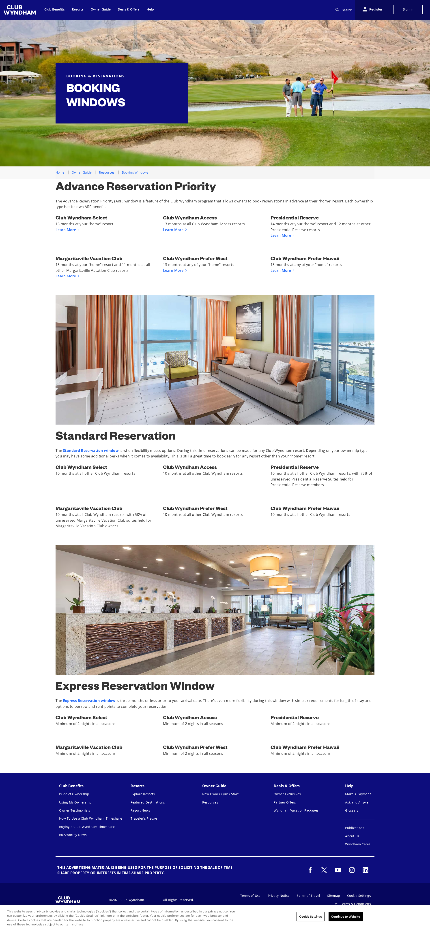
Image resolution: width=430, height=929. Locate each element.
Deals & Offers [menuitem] (129, 9)
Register (376, 9)
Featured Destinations (148, 802)
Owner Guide (82, 172)
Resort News (140, 810)
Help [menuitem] (150, 9)
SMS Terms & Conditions (352, 904)
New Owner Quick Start (220, 794)
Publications (354, 828)
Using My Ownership (75, 802)
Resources (106, 172)
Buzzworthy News (73, 835)
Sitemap (333, 895)
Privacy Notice (279, 895)
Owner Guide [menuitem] (101, 9)
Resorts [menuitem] (78, 9)
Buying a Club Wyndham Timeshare (87, 827)
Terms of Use (250, 895)
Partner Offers (285, 802)
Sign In (408, 9)
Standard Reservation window (91, 450)
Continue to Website (345, 916)
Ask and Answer (357, 802)
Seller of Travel (308, 895)
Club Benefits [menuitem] (54, 9)
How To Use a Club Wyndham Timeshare (90, 818)
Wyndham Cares (357, 844)
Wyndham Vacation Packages (296, 810)
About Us (352, 836)
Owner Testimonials (74, 810)
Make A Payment (358, 794)
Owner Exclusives (287, 794)
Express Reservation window (89, 700)
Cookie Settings (310, 916)
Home (60, 172)
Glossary (351, 810)
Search (347, 10)
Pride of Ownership (74, 794)
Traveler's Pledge (144, 818)
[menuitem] (20, 10)
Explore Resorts (143, 794)
